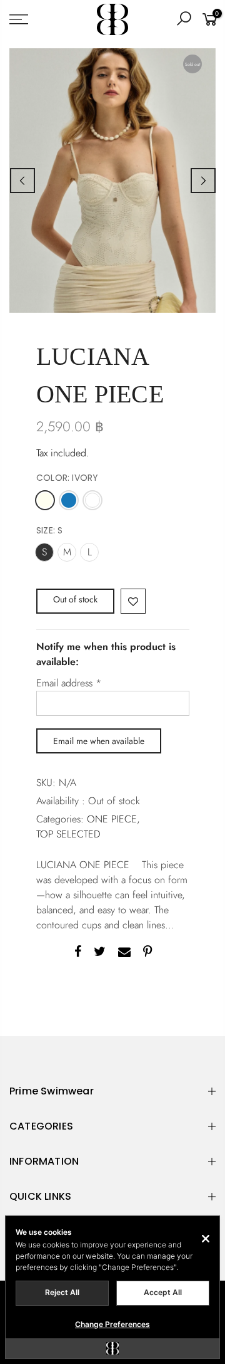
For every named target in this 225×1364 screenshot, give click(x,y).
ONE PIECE (112, 819)
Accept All (163, 1292)
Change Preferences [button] (112, 1324)
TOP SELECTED (68, 834)
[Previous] (22, 180)
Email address (68, 683)
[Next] (203, 180)
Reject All (62, 1292)
